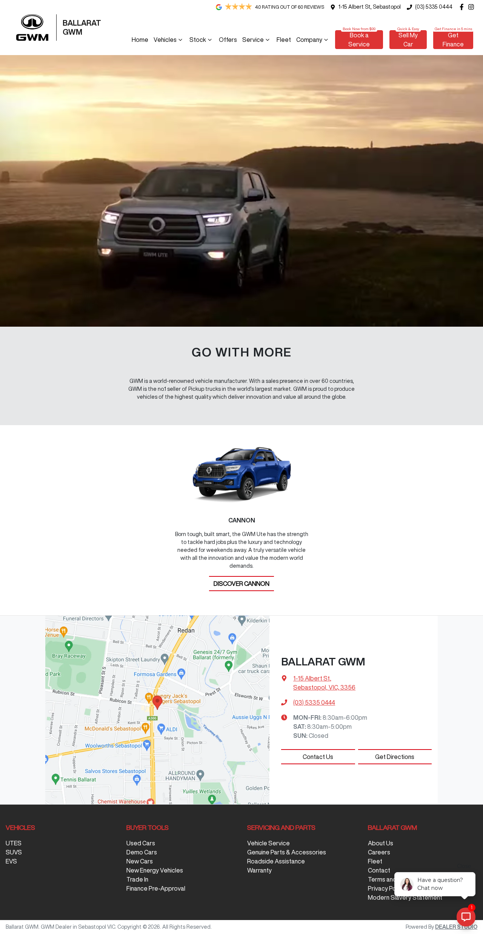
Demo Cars (141, 852)
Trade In (137, 879)
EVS (11, 861)
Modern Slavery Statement (405, 897)
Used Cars (140, 843)
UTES (14, 843)
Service (253, 40)
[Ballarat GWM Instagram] (472, 7)
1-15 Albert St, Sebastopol (369, 6)
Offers (228, 40)
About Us (380, 843)
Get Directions (394, 757)
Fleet (284, 40)
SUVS (14, 852)
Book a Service (359, 39)
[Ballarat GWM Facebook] (463, 7)
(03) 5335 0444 (433, 6)
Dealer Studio (456, 926)
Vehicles (165, 40)
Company (309, 40)
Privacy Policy (386, 888)
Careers (379, 852)
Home (140, 40)
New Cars (139, 861)
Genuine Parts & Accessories (286, 852)
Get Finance (453, 39)
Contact (379, 870)
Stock (197, 40)
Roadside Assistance (276, 861)
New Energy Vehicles (154, 870)
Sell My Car (408, 39)
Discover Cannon (241, 584)
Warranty (259, 870)
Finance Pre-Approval (155, 888)
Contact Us (318, 757)
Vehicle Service (268, 843)
